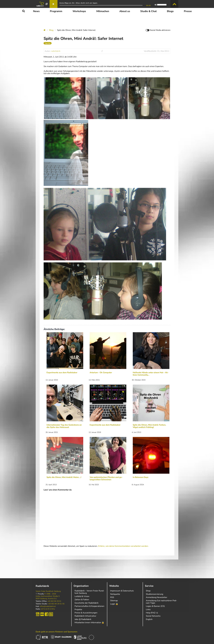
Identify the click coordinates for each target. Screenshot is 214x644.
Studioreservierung (154, 594)
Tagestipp (48, 43)
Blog (51, 30)
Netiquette (115, 594)
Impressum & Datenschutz (122, 590)
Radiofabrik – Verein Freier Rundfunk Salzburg (89, 591)
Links (148, 609)
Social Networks (153, 616)
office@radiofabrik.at (48, 606)
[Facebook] (47, 614)
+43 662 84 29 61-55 (56, 604)
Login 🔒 (114, 604)
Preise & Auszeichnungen (86, 612)
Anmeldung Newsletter (156, 597)
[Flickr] (42, 614)
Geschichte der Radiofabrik (86, 603)
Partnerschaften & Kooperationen (89, 606)
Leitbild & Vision (82, 596)
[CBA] (38, 614)
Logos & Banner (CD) (155, 606)
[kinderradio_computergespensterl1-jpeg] (65, 98)
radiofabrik (55, 51)
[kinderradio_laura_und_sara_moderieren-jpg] (149, 98)
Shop (148, 590)
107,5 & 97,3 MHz (48, 609)
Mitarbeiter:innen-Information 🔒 (89, 622)
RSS (112, 597)
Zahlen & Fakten (82, 599)
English (149, 619)
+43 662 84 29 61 (54, 601)
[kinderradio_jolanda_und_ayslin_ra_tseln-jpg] (107, 98)
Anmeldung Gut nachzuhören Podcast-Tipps (161, 601)
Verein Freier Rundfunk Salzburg (48, 591)
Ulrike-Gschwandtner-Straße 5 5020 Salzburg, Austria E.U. (48, 597)
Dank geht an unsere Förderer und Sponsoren (56, 631)
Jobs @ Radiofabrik (83, 619)
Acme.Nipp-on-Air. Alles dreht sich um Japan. (78, 3)
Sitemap (114, 600)
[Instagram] (51, 614)
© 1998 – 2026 (50, 594)
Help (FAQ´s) (152, 612)
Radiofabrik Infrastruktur (85, 616)
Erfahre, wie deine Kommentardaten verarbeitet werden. (123, 546)
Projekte (78, 609)
